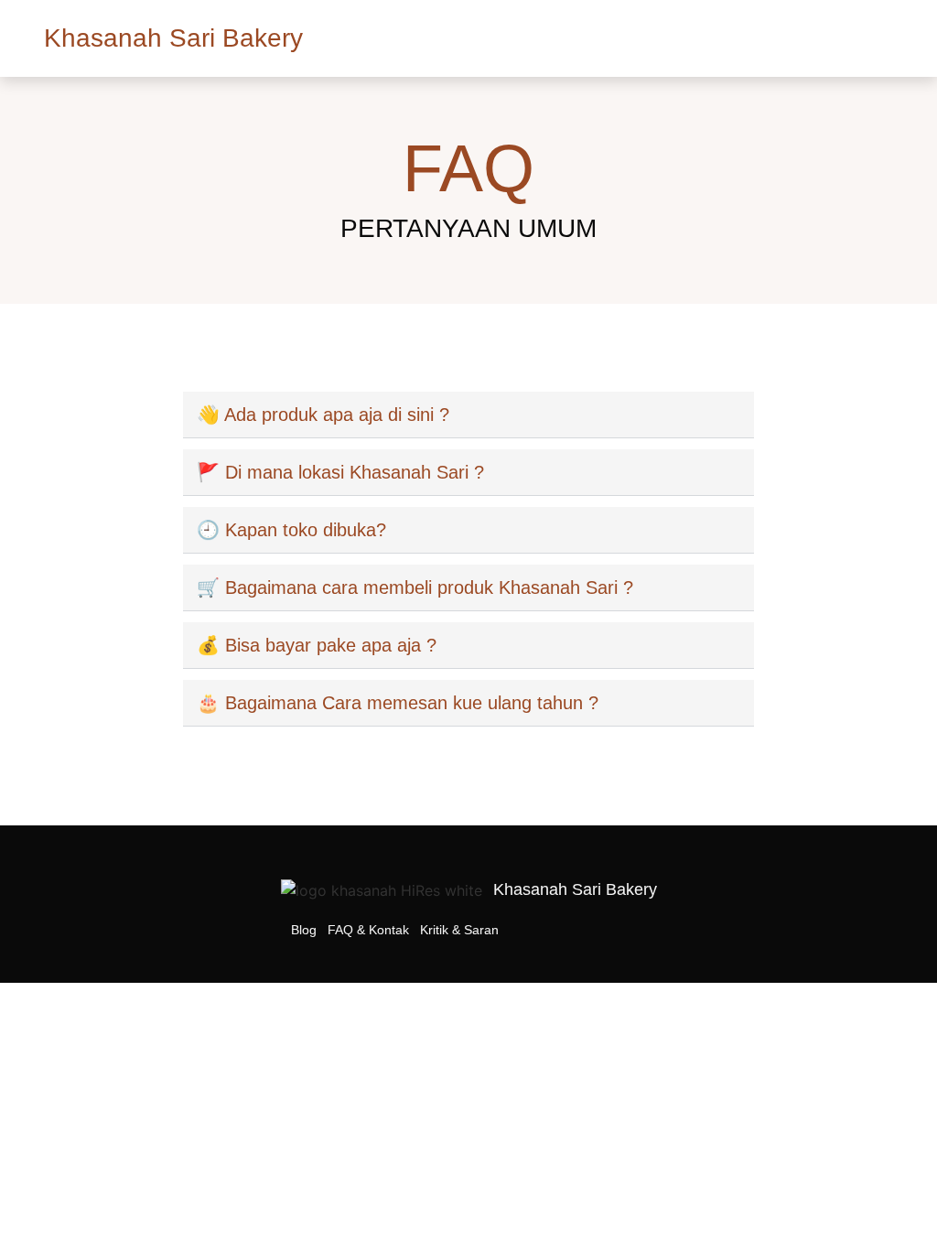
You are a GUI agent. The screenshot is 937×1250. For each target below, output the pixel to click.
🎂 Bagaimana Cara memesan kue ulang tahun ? (397, 703)
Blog (304, 929)
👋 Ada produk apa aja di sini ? (323, 414)
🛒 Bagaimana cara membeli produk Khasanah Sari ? (415, 587)
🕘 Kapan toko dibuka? (291, 530)
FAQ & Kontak (368, 929)
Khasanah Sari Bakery (173, 38)
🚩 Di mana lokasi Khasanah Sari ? (340, 472)
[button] (880, 33)
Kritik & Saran (459, 929)
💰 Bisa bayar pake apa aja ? (316, 645)
